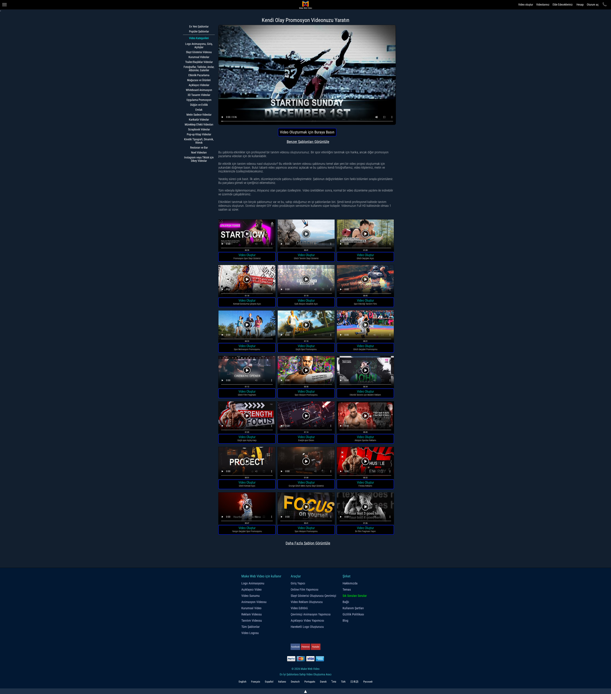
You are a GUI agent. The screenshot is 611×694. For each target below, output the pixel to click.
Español (269, 681)
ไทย (333, 681)
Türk (343, 681)
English (242, 681)
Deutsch (295, 681)
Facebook (295, 646)
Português (309, 681)
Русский (367, 681)
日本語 (354, 681)
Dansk (323, 681)
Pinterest (305, 646)
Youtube (315, 646)
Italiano (282, 681)
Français (255, 681)
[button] (247, 236)
